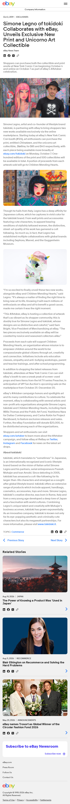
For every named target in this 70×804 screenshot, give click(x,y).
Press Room (8, 767)
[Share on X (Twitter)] (13, 55)
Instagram (9, 443)
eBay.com (7, 762)
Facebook (26, 443)
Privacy (20, 800)
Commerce (18, 531)
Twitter (53, 439)
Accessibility (32, 800)
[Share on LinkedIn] (4, 55)
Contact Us (8, 777)
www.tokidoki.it (47, 524)
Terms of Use (9, 800)
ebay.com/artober (13, 435)
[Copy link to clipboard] (17, 55)
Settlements (45, 800)
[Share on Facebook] (9, 55)
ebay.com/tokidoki (14, 153)
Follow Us (7, 772)
